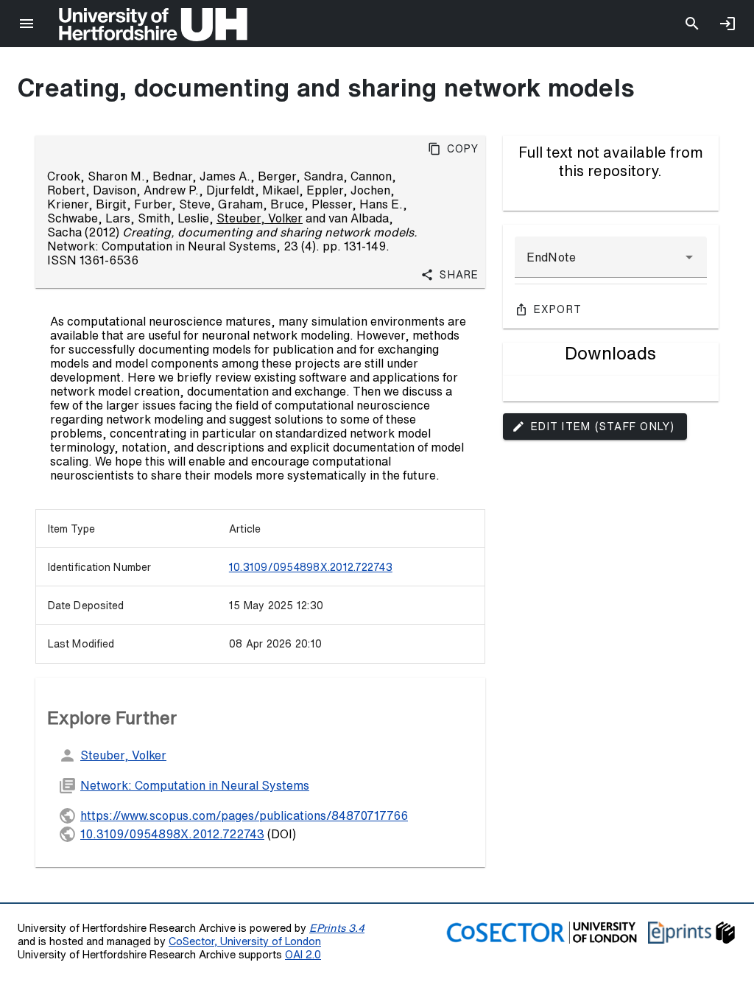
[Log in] (727, 23)
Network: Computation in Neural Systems (194, 785)
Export (558, 309)
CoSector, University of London (245, 941)
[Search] (692, 23)
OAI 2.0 (303, 954)
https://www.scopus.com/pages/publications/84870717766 (244, 815)
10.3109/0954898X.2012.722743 (310, 567)
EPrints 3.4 (336, 927)
